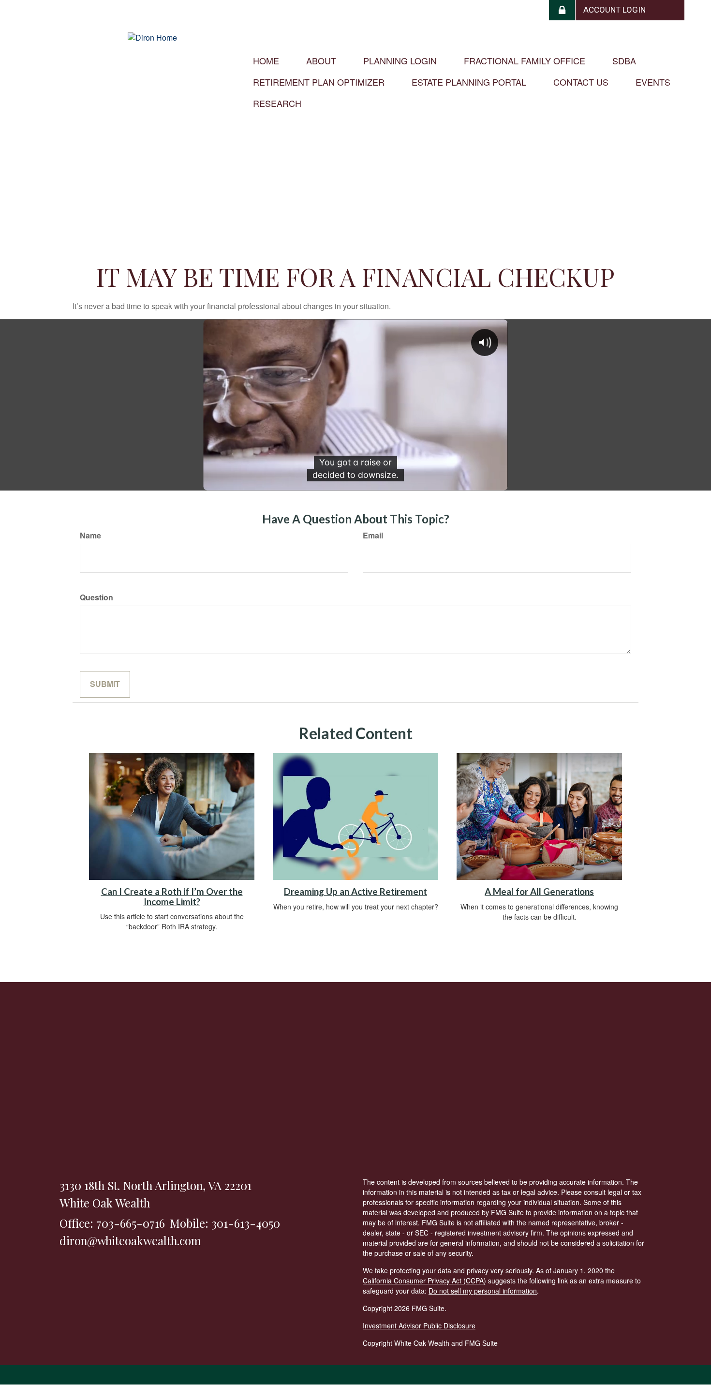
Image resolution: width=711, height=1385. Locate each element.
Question (96, 597)
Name (90, 535)
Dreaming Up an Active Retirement (355, 891)
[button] (321, 60)
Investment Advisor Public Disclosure (419, 1325)
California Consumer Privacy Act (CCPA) (424, 1280)
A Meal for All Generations (539, 891)
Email (373, 535)
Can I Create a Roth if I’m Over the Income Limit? (172, 896)
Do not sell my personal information (483, 1291)
